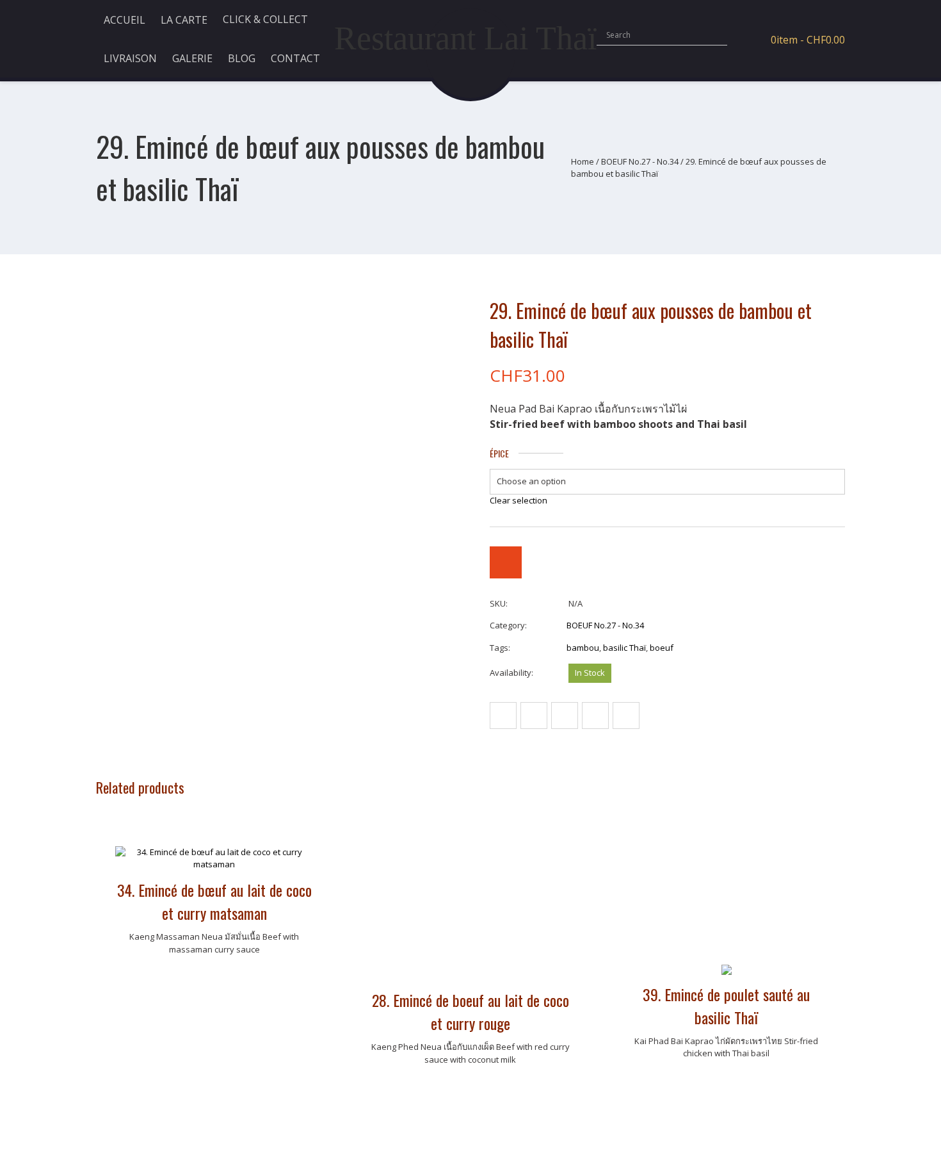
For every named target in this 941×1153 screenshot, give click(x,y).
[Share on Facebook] (503, 715)
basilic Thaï (624, 647)
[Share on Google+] (595, 715)
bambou (583, 647)
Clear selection (518, 500)
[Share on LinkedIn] (626, 715)
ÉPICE (499, 453)
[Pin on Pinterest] (564, 715)
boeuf (661, 647)
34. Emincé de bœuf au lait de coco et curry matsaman (214, 901)
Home (582, 161)
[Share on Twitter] (533, 715)
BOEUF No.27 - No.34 (640, 161)
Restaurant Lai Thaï (465, 38)
